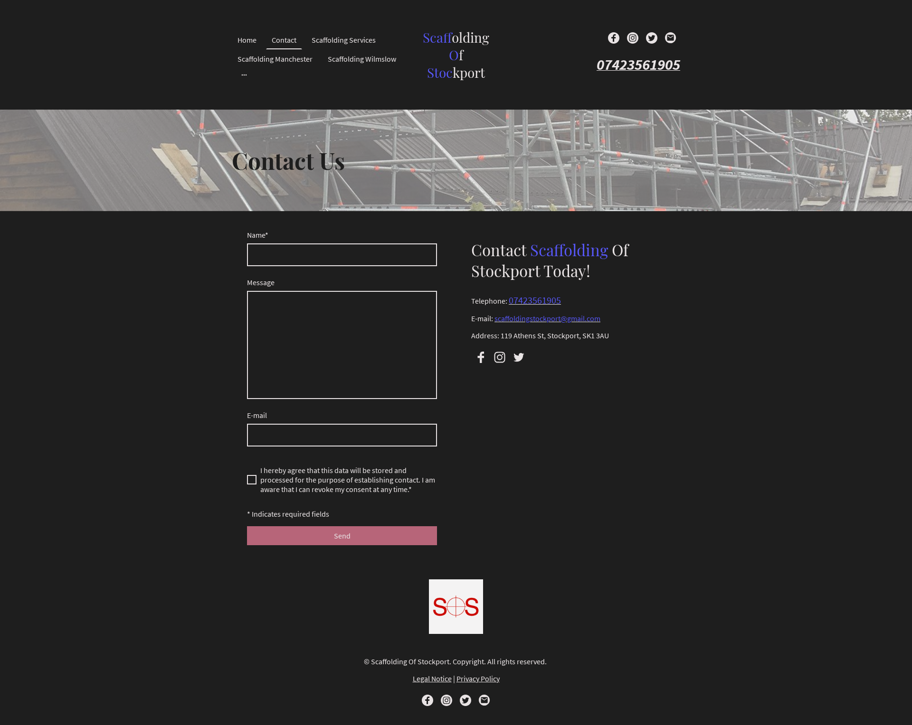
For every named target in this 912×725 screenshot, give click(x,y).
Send (342, 535)
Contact (284, 40)
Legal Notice (432, 678)
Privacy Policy (478, 678)
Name (257, 235)
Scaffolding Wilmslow (362, 59)
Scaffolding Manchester (275, 59)
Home (247, 40)
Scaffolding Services (344, 40)
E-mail (257, 415)
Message (261, 282)
